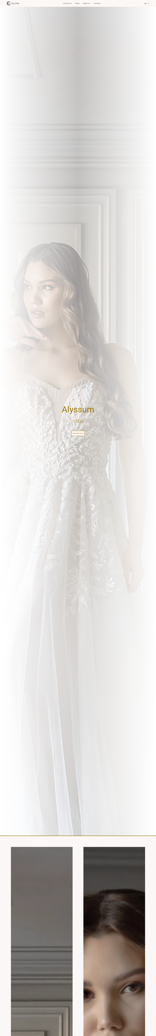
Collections (67, 3)
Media (77, 3)
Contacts (96, 3)
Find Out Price (78, 433)
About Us (86, 3)
